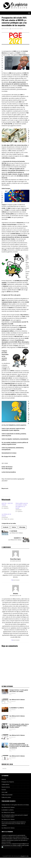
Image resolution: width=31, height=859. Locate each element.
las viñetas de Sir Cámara (17, 699)
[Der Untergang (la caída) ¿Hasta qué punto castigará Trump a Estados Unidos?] (5, 727)
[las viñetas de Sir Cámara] (5, 702)
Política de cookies (6, 797)
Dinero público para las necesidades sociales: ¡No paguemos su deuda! (22, 505)
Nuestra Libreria (6, 787)
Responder (16, 580)
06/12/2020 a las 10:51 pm (15, 595)
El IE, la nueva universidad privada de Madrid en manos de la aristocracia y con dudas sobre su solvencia (19, 746)
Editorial (4, 779)
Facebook (5, 527)
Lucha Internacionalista (17, 28)
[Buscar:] (15, 768)
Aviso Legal (4, 792)
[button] (29, 13)
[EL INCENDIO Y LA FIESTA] (5, 711)
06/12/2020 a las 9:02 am (15, 561)
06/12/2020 (6, 28)
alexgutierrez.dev (25, 856)
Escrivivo (4, 789)
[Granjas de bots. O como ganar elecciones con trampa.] (5, 693)
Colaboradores (5, 784)
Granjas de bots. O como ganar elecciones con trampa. (19, 690)
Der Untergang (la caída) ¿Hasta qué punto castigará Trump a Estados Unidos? (19, 725)
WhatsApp (22, 527)
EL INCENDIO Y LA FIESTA (17, 708)
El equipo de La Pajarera (8, 782)
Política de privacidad (7, 794)
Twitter (14, 527)
